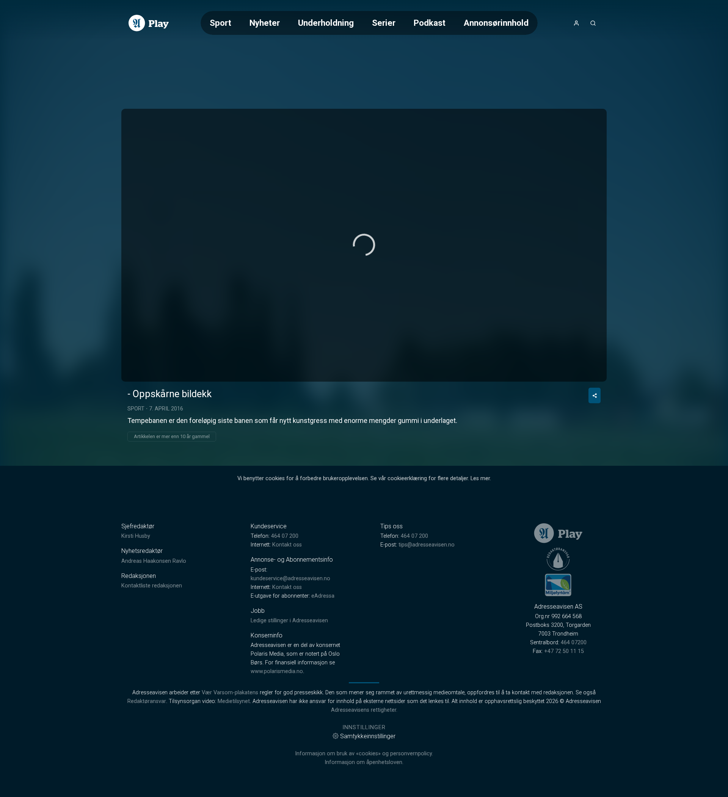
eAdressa (322, 596)
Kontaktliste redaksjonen (151, 585)
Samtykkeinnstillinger (367, 736)
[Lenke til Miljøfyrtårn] (558, 584)
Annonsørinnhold (496, 23)
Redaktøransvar (146, 701)
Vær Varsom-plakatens (230, 692)
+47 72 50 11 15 (564, 651)
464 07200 (574, 642)
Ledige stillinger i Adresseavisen (289, 620)
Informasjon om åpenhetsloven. (364, 762)
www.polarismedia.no (277, 671)
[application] (364, 245)
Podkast (430, 23)
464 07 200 (284, 536)
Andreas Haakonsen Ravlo (153, 561)
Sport (220, 23)
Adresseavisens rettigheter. (364, 710)
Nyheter (264, 23)
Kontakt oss (287, 545)
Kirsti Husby (135, 536)
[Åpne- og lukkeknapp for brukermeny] (576, 23)
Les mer (480, 478)
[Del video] (594, 395)
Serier (383, 23)
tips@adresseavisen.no (427, 545)
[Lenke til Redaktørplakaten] (558, 559)
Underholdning (326, 23)
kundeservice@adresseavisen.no (290, 578)
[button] (364, 244)
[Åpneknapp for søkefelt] (593, 23)
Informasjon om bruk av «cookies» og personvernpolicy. (364, 753)
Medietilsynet (234, 701)
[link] (148, 23)
